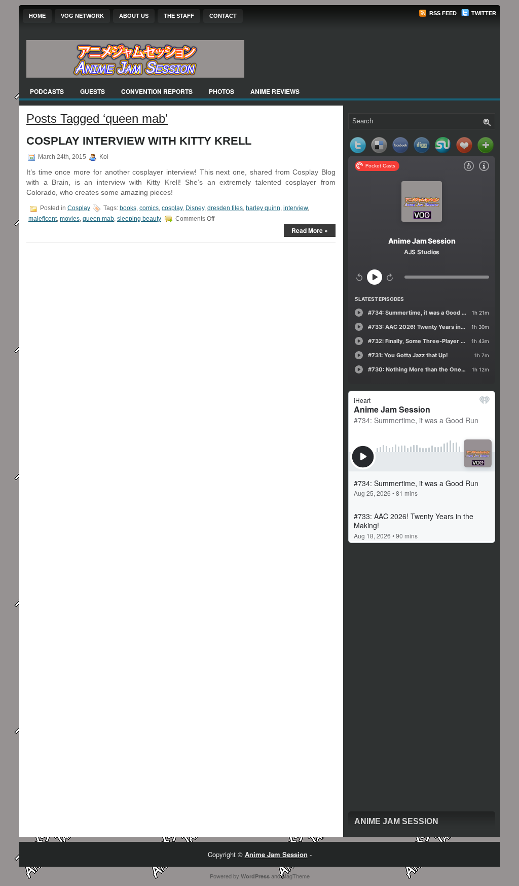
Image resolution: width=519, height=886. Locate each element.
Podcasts (47, 91)
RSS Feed (442, 13)
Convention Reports (157, 91)
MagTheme (296, 876)
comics (149, 208)
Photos (221, 91)
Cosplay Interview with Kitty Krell (138, 140)
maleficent (42, 218)
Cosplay (78, 208)
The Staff (179, 16)
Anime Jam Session (396, 821)
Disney (195, 208)
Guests (92, 91)
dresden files (225, 208)
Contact (223, 16)
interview (295, 208)
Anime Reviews (275, 91)
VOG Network (82, 16)
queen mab (98, 218)
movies (70, 218)
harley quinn (263, 208)
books (128, 208)
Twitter (483, 13)
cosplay (172, 208)
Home (37, 16)
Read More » (309, 230)
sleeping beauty (139, 218)
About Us (134, 16)
